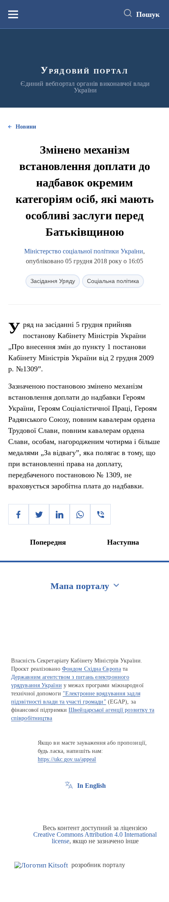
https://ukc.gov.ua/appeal (67, 759)
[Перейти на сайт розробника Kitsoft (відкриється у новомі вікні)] (41, 865)
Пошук (148, 14)
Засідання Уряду (52, 281)
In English (91, 785)
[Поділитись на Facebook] (18, 514)
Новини (26, 127)
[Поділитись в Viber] (100, 514)
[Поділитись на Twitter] (39, 514)
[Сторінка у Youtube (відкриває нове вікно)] (99, 804)
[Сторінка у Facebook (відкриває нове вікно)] (69, 804)
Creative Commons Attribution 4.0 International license (95, 837)
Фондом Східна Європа (91, 669)
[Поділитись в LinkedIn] (59, 514)
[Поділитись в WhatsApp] (80, 514)
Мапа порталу (79, 586)
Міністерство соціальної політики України (83, 251)
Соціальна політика (113, 281)
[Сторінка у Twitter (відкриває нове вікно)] (84, 804)
